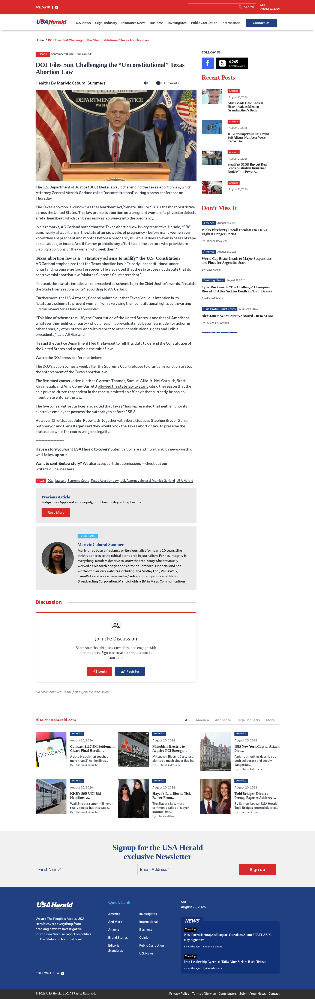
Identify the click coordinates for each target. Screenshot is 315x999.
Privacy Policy (179, 993)
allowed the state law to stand (123, 386)
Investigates (177, 23)
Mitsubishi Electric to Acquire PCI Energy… (169, 748)
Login (100, 671)
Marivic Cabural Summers (81, 83)
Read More (56, 512)
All (187, 720)
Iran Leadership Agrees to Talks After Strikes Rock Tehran (225, 961)
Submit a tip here (124, 449)
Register (130, 671)
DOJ (51, 480)
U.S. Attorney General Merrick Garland (147, 480)
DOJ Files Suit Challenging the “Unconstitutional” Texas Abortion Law (98, 40)
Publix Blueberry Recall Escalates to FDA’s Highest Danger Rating (234, 232)
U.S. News (83, 23)
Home (40, 40)
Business (157, 23)
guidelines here (61, 469)
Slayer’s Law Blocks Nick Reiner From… (171, 795)
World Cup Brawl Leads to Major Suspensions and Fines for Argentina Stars (237, 260)
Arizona (113, 929)
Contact (274, 993)
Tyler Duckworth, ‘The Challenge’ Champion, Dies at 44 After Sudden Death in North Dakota (237, 289)
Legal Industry (106, 23)
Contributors (228, 993)
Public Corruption (204, 23)
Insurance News (133, 23)
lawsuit (60, 480)
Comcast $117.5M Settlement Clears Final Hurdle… (92, 748)
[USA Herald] (52, 22)
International (232, 23)
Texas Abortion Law (105, 480)
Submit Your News (252, 993)
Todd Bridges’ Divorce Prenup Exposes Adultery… (255, 795)
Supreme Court (78, 480)
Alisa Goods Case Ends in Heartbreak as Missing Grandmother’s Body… (245, 106)
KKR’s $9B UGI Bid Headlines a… (85, 795)
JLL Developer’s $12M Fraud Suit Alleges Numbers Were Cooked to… (248, 137)
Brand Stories (118, 937)
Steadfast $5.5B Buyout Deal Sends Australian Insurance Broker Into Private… (247, 168)
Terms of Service (204, 993)
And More (223, 720)
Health (43, 54)
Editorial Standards (115, 948)
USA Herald (185, 480)
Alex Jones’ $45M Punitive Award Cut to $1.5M (237, 316)
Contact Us (261, 23)
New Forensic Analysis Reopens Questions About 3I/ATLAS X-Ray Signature (228, 937)
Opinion (144, 937)
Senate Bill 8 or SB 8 (141, 207)
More (270, 720)
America (202, 720)
